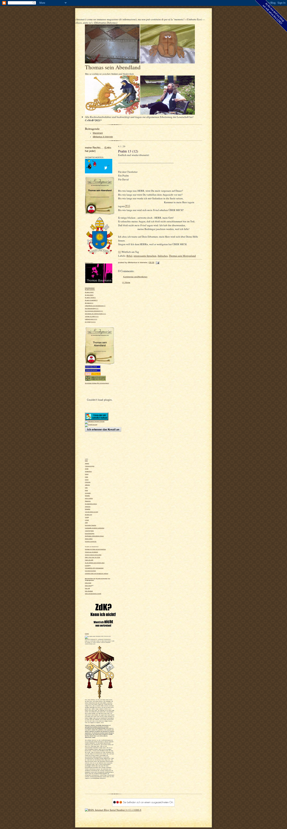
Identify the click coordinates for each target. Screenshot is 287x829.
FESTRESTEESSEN (90, 570)
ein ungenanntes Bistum (91, 503)
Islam (86, 487)
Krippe (86, 476)
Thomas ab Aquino (89, 466)
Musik (86, 490)
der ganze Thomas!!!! (90, 297)
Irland (86, 522)
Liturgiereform (88, 471)
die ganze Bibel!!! (89, 295)
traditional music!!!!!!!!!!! (91, 319)
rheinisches (87, 506)
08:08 (151, 262)
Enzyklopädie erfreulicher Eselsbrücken (94, 528)
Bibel (129, 255)
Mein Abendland (89, 591)
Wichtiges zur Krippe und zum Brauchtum (95, 549)
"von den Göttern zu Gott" (91, 511)
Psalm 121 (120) (89, 560)
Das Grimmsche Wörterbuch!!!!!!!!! (94, 311)
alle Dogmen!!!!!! (89, 303)
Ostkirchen (87, 482)
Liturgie (86, 468)
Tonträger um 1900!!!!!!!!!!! (92, 316)
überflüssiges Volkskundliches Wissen (94, 536)
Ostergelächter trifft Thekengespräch (94, 568)
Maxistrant (98, 133)
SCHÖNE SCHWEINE (90, 541)
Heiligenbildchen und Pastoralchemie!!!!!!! (95, 305)
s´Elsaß (87, 520)
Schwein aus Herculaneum (91, 552)
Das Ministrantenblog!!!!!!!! (91, 308)
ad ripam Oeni (88, 514)
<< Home (126, 282)
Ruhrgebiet (87, 509)
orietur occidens (89, 498)
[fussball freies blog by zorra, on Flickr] (91, 424)
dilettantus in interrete (103, 136)
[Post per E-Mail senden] (157, 262)
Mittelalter (87, 495)
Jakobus (87, 463)
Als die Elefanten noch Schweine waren (94, 562)
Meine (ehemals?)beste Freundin (93, 593)
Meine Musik (88, 582)
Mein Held (87, 588)
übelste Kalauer (89, 538)
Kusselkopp (88, 565)
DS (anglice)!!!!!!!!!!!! (90, 321)
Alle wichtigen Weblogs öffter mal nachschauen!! (97, 383)
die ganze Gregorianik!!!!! (91, 300)
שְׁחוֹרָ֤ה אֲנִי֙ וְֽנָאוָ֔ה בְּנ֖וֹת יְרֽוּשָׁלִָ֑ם (92, 557)
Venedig (87, 517)
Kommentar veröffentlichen (135, 277)
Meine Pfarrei (88, 585)
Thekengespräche (89, 530)
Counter (87, 633)
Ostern (86, 479)
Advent (86, 474)
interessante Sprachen (90, 525)
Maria (86, 460)
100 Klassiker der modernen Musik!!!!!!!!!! (95, 313)
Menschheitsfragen (89, 533)
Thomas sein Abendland (113, 67)
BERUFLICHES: (89, 263)
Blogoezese (88, 501)
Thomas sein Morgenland (182, 255)
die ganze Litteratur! (90, 289)
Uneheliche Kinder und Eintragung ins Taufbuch (96, 573)
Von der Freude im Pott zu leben (93, 554)
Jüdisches (87, 484)
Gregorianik (88, 493)
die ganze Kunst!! (89, 292)
